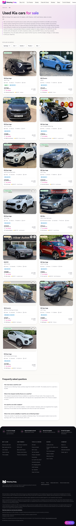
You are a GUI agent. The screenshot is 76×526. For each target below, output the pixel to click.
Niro (37, 45)
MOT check (34, 449)
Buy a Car (22, 2)
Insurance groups (36, 462)
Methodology (64, 447)
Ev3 (15, 45)
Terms (47, 482)
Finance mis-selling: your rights (52, 448)
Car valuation (35, 469)
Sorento (22, 45)
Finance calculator (36, 454)
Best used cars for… (7, 447)
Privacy (42, 482)
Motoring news (50, 456)
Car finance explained (22, 444)
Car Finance (30, 2)
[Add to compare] (31, 53)
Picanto (30, 45)
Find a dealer (5, 454)
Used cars (4, 7)
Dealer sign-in (64, 452)
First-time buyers (51, 451)
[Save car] (34, 53)
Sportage (7, 45)
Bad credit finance (21, 449)
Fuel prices (34, 457)
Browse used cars (6, 444)
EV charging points (36, 464)
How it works (50, 458)
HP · (7, 90)
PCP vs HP (19, 447)
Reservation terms (54, 482)
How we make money (64, 482)
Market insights (50, 453)
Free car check (35, 447)
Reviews (53, 2)
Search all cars (5, 452)
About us (63, 444)
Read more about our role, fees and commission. (12, 510)
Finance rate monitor (22, 452)
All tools (34, 444)
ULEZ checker (35, 467)
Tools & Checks (66, 2)
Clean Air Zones (45, 2)
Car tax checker (35, 452)
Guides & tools (50, 444)
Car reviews (5, 449)
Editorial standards (65, 449)
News (58, 2)
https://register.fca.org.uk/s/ (51, 518)
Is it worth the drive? (36, 459)
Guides (37, 2)
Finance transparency (22, 454)
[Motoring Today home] (9, 2)
